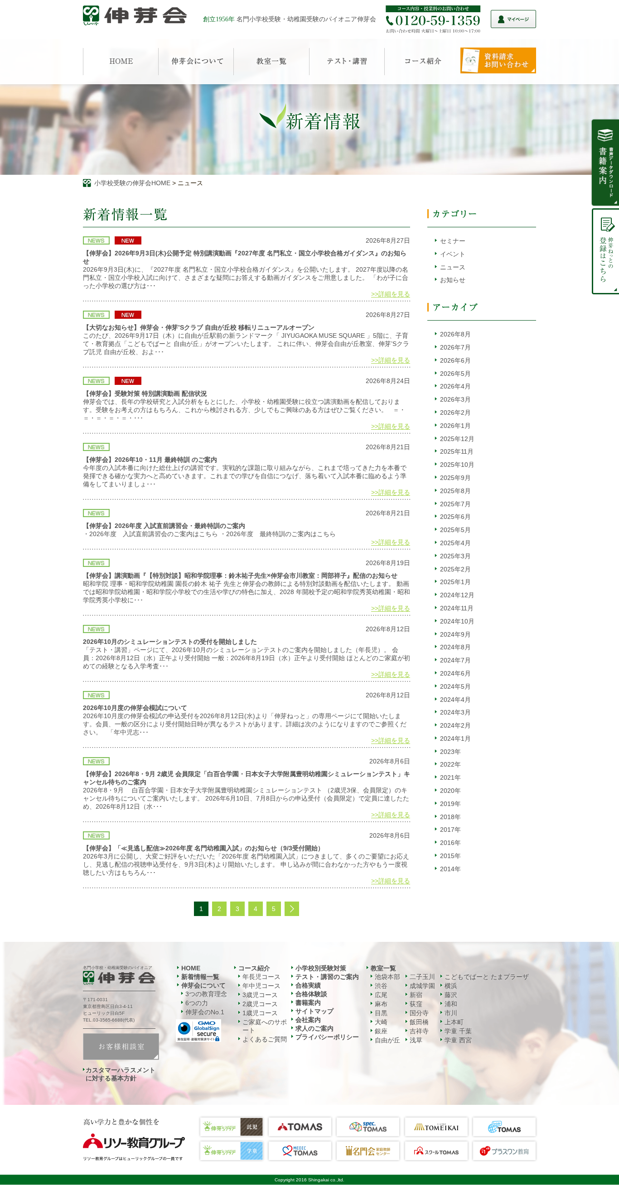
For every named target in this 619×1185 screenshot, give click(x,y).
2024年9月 (455, 634)
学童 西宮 (458, 1040)
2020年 (450, 790)
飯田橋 (419, 1022)
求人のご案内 (314, 1028)
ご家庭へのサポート (264, 1026)
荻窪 (416, 1003)
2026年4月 (455, 386)
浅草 (416, 1040)
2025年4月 (455, 543)
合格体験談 (311, 994)
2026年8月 (455, 334)
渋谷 (381, 985)
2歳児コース (260, 1003)
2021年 (450, 777)
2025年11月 (457, 451)
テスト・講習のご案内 (327, 976)
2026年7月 (455, 347)
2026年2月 (455, 412)
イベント (452, 254)
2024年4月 (455, 699)
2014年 (450, 869)
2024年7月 (455, 660)
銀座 (381, 1031)
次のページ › (292, 909)
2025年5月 (455, 529)
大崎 (381, 1022)
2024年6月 (455, 673)
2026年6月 (455, 360)
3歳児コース (260, 994)
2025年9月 (455, 477)
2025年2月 (455, 569)
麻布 (381, 1003)
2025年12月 (457, 438)
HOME (190, 968)
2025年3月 (455, 556)
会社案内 (308, 1019)
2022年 (450, 764)
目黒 (381, 1013)
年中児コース (261, 985)
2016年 (450, 842)
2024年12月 (457, 595)
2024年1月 (455, 738)
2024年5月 (455, 686)
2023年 (450, 751)
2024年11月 (457, 608)
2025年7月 (455, 504)
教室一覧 (383, 968)
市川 (451, 1013)
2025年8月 (455, 490)
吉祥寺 (419, 1031)
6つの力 (196, 1003)
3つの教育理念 (206, 994)
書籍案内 (308, 1002)
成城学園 (422, 985)
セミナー (452, 241)
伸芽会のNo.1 (204, 1012)
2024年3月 (455, 712)
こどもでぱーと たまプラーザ (487, 976)
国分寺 (419, 1013)
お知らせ (452, 279)
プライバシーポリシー (327, 1037)
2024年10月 (457, 621)
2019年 (450, 803)
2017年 (450, 829)
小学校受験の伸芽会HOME (132, 183)
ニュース (452, 267)
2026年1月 (455, 425)
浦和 (451, 1003)
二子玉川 (422, 976)
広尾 (381, 994)
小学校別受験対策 (320, 968)
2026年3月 (455, 399)
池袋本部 (387, 976)
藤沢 (451, 994)
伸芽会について (203, 985)
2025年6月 (455, 516)
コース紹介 (254, 968)
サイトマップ (314, 1011)
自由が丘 (387, 1040)
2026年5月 (455, 373)
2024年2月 (455, 725)
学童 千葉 (458, 1031)
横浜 (451, 985)
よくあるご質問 (264, 1039)
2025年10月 (457, 464)
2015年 (450, 855)
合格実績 (308, 985)
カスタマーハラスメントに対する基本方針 (120, 1074)
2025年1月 (455, 581)
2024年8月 (455, 647)
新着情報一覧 (200, 976)
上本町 (454, 1022)
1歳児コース (260, 1013)
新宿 (416, 994)
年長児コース (261, 976)
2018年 (450, 816)
